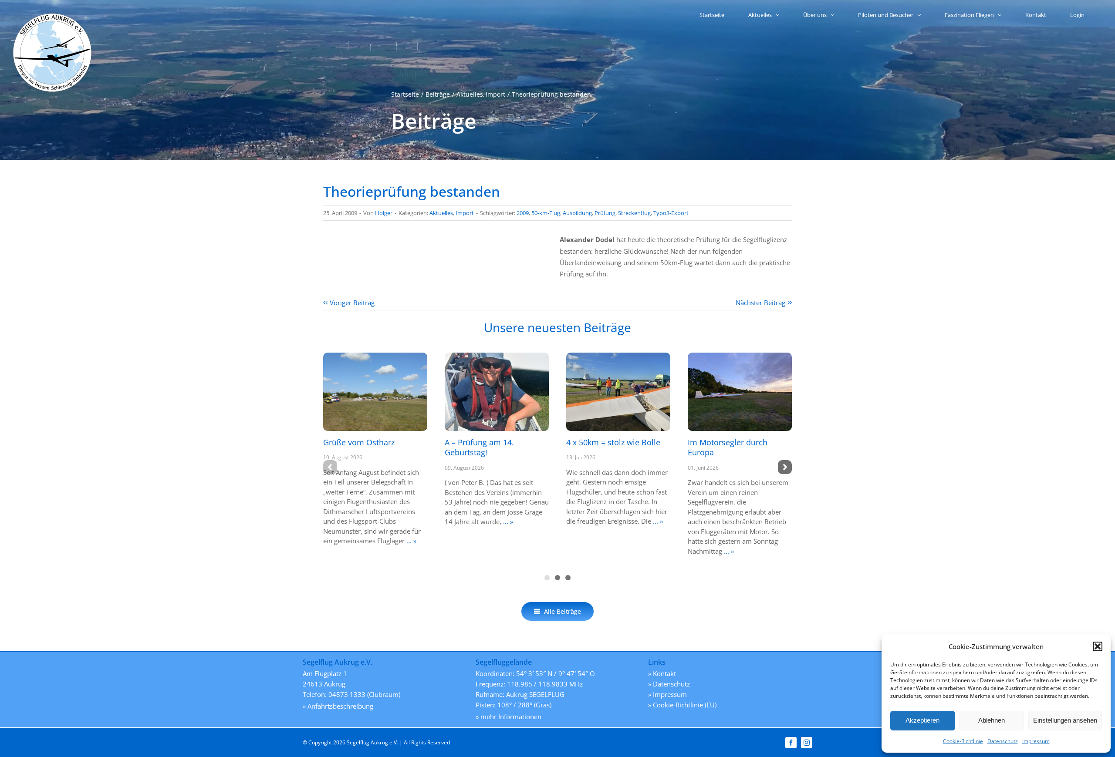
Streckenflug (634, 213)
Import (465, 213)
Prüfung (605, 213)
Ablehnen (991, 720)
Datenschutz (1002, 741)
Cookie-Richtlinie (963, 741)
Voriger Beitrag (352, 302)
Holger (383, 213)
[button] (1097, 646)
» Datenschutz (669, 684)
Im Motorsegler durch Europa (727, 447)
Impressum (1036, 741)
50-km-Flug (545, 213)
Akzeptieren (922, 720)
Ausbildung (577, 213)
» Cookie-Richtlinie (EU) (682, 704)
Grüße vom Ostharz (359, 442)
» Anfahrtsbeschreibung (338, 706)
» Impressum (667, 694)
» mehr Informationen (508, 716)
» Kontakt (662, 673)
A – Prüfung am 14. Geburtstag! (479, 447)
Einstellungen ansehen (1065, 720)
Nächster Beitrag (760, 302)
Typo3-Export (671, 213)
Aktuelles (441, 213)
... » (410, 540)
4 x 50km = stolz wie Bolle (613, 442)
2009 (523, 213)
